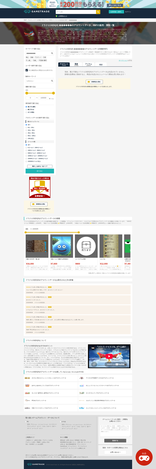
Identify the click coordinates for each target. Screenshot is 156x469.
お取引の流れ (38, 440)
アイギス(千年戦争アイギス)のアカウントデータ (100, 378)
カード (39, 426)
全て (29, 124)
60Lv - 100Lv (32, 135)
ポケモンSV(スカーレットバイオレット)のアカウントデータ (49, 378)
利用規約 (77, 440)
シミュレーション (43, 424)
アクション (34, 424)
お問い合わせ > (115, 452)
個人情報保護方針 (71, 444)
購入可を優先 (31, 106)
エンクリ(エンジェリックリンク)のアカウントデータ (101, 408)
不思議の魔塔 (42, 60)
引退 (44, 57)
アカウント (38, 57)
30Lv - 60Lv (31, 133)
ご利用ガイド (62, 16)
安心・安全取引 (30, 444)
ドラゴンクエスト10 (43, 29)
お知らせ (62, 444)
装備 (32, 57)
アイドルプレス (82, 446)
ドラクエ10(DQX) (39, 292)
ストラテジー (53, 424)
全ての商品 (31, 112)
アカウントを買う (31, 442)
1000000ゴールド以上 (34, 161)
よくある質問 (39, 444)
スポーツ (48, 426)
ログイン (128, 12)
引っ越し (28, 60)
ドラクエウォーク (46, 41)
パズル (44, 426)
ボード (29, 428)
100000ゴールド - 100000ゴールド (38, 158)
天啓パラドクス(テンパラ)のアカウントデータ (45, 408)
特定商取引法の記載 (66, 442)
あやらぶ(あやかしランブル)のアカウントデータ (45, 385)
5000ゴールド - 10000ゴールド (37, 153)
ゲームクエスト (72, 446)
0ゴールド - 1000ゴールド (35, 147)
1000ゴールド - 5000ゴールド (36, 150)
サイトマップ (87, 442)
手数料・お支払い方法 (43, 442)
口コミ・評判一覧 (77, 442)
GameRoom (63, 446)
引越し (35, 60)
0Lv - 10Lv (31, 127)
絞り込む (40, 171)
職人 (27, 57)
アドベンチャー (31, 426)
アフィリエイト (81, 444)
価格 (27, 229)
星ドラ (53, 41)
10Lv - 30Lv (31, 130)
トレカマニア (64, 448)
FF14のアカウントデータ (39, 400)
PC (65, 34)
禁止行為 (83, 440)
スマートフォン (85, 34)
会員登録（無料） (116, 12)
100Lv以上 (31, 138)
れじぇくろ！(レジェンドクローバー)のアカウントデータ (102, 385)
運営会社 (62, 440)
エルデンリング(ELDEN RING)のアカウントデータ (100, 400)
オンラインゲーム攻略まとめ (77, 448)
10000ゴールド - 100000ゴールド (37, 156)
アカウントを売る (48, 440)
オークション (123, 60)
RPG (28, 424)
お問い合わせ (70, 440)
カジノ (41, 428)
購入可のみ (31, 109)
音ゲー (54, 426)
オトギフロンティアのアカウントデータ (97, 393)
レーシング (35, 428)
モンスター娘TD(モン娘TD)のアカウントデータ (45, 393)
